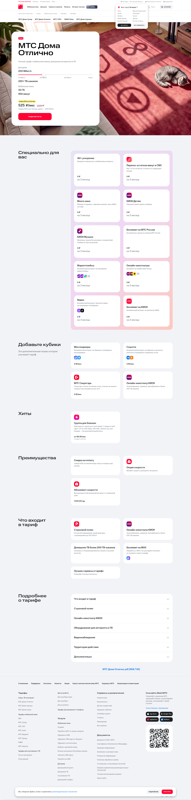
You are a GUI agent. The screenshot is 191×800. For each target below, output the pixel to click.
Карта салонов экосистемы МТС (86, 683)
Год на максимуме (25, 755)
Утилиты (100, 718)
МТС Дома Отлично (43, 19)
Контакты (47, 683)
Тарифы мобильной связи (27, 714)
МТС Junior (22, 730)
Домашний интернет (65, 768)
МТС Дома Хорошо (84, 19)
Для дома (61, 764)
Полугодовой (23, 759)
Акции (66, 683)
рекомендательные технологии (64, 792)
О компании (23, 683)
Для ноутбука (63, 701)
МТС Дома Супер (25, 19)
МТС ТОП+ (57, 19)
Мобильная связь (64, 723)
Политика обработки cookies (107, 760)
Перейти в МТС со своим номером (71, 731)
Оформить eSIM (64, 735)
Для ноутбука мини (65, 697)
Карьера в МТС (108, 683)
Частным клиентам (24, 2)
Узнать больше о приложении (157, 708)
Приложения (102, 722)
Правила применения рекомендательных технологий (112, 769)
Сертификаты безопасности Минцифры (112, 744)
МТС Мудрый (23, 734)
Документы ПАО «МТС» (106, 740)
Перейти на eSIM (64, 759)
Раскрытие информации (106, 756)
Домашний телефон (65, 780)
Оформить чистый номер (67, 743)
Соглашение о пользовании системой (111, 764)
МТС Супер (22, 722)
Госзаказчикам (45, 2)
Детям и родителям (104, 706)
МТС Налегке (23, 746)
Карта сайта (101, 778)
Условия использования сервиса (109, 774)
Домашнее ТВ (63, 772)
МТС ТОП (21, 726)
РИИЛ (20, 742)
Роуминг (61, 727)
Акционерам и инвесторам (128, 683)
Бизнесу (35, 2)
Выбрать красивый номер (67, 747)
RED (19, 718)
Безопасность (102, 702)
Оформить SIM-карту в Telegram (70, 739)
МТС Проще (22, 738)
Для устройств (63, 693)
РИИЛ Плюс (69, 19)
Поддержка (35, 683)
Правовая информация (106, 748)
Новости (58, 683)
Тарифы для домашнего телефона (70, 710)
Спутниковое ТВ (64, 776)
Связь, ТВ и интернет (26, 698)
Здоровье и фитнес (104, 710)
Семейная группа (103, 714)
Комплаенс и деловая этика (107, 752)
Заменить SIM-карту (65, 755)
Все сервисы (102, 725)
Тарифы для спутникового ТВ (29, 751)
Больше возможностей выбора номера (72, 751)
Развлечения (102, 698)
